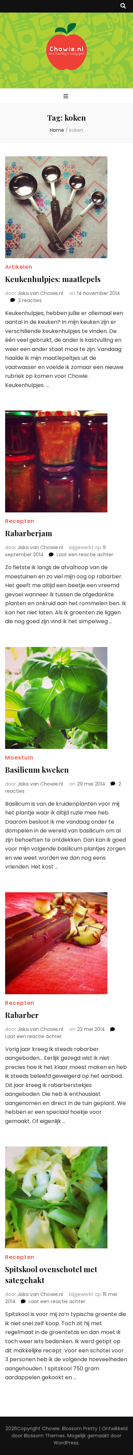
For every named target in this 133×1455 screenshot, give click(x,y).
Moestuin (19, 757)
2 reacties (30, 300)
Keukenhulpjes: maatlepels (53, 279)
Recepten (19, 521)
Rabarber (22, 1015)
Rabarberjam (28, 533)
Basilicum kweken (37, 770)
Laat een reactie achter (85, 554)
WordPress (66, 1442)
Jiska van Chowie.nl (40, 293)
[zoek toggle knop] (123, 6)
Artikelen (18, 267)
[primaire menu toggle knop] (66, 96)
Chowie (51, 1428)
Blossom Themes (44, 1435)
